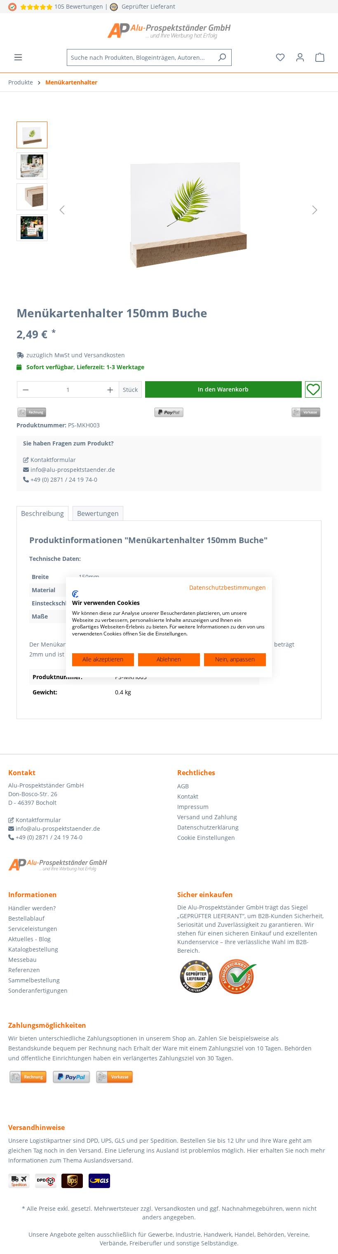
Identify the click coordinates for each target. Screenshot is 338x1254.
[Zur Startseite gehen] (169, 31)
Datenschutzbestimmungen (227, 587)
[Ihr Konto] (300, 57)
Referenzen (24, 970)
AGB (183, 786)
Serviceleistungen (32, 929)
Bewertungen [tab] (98, 513)
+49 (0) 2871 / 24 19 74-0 (63, 479)
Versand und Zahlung (207, 817)
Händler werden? (32, 908)
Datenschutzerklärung (208, 827)
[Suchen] (222, 57)
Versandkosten (104, 355)
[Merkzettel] (280, 57)
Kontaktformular (52, 460)
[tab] (42, 513)
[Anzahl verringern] (25, 389)
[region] (169, 210)
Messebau (22, 959)
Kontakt (187, 796)
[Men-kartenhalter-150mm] (188, 210)
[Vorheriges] (62, 210)
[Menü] (18, 57)
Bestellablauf (26, 918)
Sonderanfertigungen (38, 990)
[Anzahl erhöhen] (110, 389)
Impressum (193, 807)
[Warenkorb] (320, 57)
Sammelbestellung (34, 980)
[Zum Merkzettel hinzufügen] (313, 389)
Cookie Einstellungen (206, 837)
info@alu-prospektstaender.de (72, 469)
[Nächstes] (315, 210)
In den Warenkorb (223, 389)
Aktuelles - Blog (29, 939)
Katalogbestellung (33, 949)
